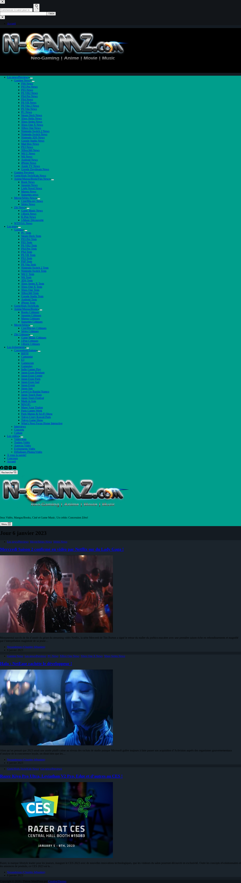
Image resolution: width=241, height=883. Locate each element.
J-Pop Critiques (29, 340)
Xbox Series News (31, 121)
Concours (12, 458)
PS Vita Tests (28, 264)
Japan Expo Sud (30, 382)
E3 (22, 359)
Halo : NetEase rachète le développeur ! (36, 663)
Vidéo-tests (20, 439)
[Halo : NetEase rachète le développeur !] (56, 744)
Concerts (19, 429)
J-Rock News (28, 213)
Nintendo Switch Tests (33, 270)
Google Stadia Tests (32, 296)
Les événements (16, 347)
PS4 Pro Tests (29, 248)
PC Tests (26, 232)
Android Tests (29, 299)
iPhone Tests (28, 302)
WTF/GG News (23, 223)
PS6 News (27, 83)
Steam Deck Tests (31, 235)
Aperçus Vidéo (22, 445)
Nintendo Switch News (34, 134)
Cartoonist (27, 356)
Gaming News (22, 80)
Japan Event (28, 385)
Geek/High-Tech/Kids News (30, 175)
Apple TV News (30, 166)
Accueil (11, 461)
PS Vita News (29, 108)
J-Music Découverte (32, 220)
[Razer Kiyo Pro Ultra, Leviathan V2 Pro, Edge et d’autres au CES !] (56, 856)
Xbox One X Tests (31, 286)
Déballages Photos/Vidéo (28, 451)
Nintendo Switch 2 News (35, 131)
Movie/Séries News (25, 197)
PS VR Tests (28, 255)
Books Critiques (30, 312)
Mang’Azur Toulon (32, 407)
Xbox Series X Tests (32, 283)
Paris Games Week (31, 410)
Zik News (19, 207)
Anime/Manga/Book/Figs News (32, 178)
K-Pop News (28, 216)
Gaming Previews (24, 172)
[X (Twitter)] (6, 468)
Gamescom (27, 362)
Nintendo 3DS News (33, 137)
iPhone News (28, 162)
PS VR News (28, 102)
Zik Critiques (21, 334)
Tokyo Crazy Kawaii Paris (36, 416)
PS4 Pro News (29, 96)
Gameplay (27, 366)
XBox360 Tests (30, 293)
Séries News (28, 204)
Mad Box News (30, 143)
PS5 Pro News (29, 86)
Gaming (18, 229)
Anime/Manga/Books (26, 309)
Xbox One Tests (30, 289)
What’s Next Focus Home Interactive (41, 423)
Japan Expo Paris (30, 378)
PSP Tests (26, 261)
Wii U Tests (27, 274)
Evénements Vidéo (24, 448)
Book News (28, 181)
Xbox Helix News (31, 118)
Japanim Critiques (31, 315)
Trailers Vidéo (22, 442)
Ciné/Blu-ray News (32, 201)
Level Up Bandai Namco (35, 391)
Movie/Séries (21, 324)
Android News (29, 159)
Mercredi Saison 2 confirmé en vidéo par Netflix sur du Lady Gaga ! (62, 549)
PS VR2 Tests (29, 245)
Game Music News (32, 210)
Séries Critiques (30, 331)
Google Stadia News (32, 140)
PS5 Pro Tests (29, 239)
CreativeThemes (57, 881)
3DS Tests (27, 280)
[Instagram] (10, 468)
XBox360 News (30, 150)
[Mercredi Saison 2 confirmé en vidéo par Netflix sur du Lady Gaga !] (56, 631)
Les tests (12, 226)
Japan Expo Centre (31, 375)
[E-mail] (14, 468)
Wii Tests (26, 277)
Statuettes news (29, 194)
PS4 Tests (26, 251)
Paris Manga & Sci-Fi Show (37, 413)
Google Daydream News (35, 169)
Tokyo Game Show (32, 420)
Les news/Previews (18, 77)
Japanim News (29, 185)
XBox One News (31, 127)
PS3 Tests (26, 258)
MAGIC (26, 404)
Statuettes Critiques (32, 321)
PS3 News (27, 147)
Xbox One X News (32, 124)
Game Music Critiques (33, 337)
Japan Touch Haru (31, 394)
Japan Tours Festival (32, 397)
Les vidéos (13, 436)
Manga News (28, 191)
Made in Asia (28, 401)
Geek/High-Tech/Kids (26, 305)
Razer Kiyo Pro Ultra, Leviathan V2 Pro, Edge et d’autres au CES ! (61, 776)
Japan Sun (27, 388)
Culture (18, 432)
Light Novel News (31, 188)
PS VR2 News (29, 93)
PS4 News (27, 99)
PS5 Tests (26, 242)
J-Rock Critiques (30, 343)
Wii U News (28, 153)
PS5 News (27, 89)
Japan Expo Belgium (32, 372)
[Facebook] (2, 468)
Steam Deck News (31, 115)
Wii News (26, 156)
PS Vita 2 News (30, 105)
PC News (26, 112)
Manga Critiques (30, 318)
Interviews (20, 426)
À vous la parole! (16, 455)
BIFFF (25, 353)
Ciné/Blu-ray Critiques (33, 328)
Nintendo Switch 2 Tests (35, 267)
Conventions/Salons (25, 350)
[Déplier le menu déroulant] (31, 78)
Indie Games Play (31, 369)
